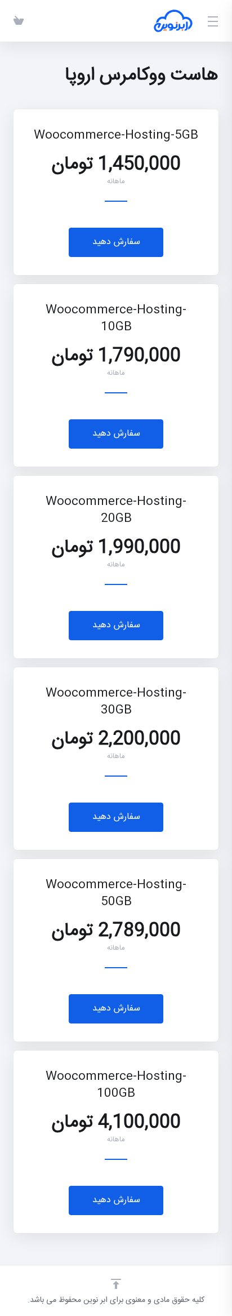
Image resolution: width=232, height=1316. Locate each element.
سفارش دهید (116, 242)
